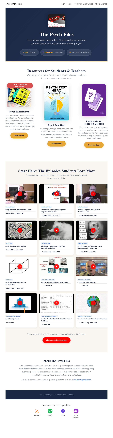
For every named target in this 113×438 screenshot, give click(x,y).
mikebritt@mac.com (82, 380)
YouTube (70, 395)
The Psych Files (14, 3)
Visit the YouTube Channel (56, 340)
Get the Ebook (56, 144)
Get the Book (19, 135)
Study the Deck (94, 145)
